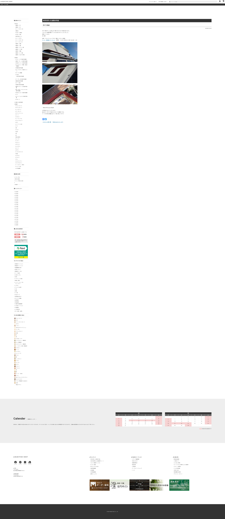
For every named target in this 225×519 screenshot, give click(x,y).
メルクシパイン (19, 161)
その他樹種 (18, 168)
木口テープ (17, 294)
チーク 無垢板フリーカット (48, 40)
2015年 (16, 211)
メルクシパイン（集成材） (21, 344)
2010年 (16, 221)
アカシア (17, 157)
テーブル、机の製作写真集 (21, 79)
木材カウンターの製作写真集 (21, 92)
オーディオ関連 (19, 72)
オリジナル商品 (18, 298)
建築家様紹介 (135, 462)
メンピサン (18, 146)
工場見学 (134, 466)
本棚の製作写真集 (19, 67)
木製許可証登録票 (18, 303)
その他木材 (17, 309)
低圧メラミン (18, 269)
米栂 (17, 153)
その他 (17, 74)
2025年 (16, 193)
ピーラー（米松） (19, 373)
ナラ (17, 126)
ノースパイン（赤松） (20, 164)
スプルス (17, 155)
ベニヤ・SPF (18, 166)
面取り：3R (18, 25)
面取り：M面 (18, 43)
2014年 (16, 213)
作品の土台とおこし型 (58, 122)
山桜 (17, 131)
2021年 (16, 200)
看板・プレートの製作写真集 (21, 61)
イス (17, 94)
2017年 (16, 208)
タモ (17, 122)
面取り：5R (18, 27)
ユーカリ (17, 138)
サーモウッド (18, 111)
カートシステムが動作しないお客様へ (181, 464)
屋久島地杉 (18, 137)
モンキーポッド (19, 379)
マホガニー (18, 116)
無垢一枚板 (17, 280)
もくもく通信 (93, 464)
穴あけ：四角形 (19, 32)
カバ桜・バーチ (19, 338)
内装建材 (17, 307)
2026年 (16, 191)
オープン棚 (18, 82)
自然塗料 (17, 300)
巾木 (16, 289)
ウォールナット (19, 105)
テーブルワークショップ (137, 468)
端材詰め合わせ (18, 296)
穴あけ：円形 (18, 34)
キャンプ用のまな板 (19, 180)
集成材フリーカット (19, 265)
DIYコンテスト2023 (94, 466)
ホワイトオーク (19, 107)
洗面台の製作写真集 (20, 84)
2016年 (16, 210)
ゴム (17, 159)
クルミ (17, 129)
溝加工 (17, 30)
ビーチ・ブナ (18, 353)
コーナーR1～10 (19, 41)
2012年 (16, 217)
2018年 (16, 206)
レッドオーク (18, 109)
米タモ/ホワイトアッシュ (21, 327)
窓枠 (16, 290)
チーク (17, 349)
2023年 (16, 197)
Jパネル (16, 285)
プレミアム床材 (18, 287)
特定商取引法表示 (177, 472)
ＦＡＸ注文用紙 (177, 468)
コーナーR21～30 (19, 40)
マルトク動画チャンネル (95, 462)
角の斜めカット (19, 36)
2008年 (16, 224)
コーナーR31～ (19, 38)
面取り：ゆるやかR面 (20, 54)
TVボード (18, 99)
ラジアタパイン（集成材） (21, 340)
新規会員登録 (176, 459)
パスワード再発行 (177, 466)
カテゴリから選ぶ (152, 1)
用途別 (16, 57)
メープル (17, 329)
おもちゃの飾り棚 (47, 122)
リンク (133, 470)
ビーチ (17, 148)
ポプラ (17, 323)
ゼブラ (17, 364)
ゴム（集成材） (19, 342)
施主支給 (134, 464)
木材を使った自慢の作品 (95, 459)
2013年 (16, 215)
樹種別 (16, 104)
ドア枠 (16, 292)
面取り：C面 (18, 45)
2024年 (16, 195)
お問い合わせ (176, 470)
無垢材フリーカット (19, 263)
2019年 (16, 204)
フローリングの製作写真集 (21, 59)
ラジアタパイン (19, 162)
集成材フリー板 (18, 271)
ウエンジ (17, 142)
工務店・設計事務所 (19, 102)
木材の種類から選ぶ (162, 1)
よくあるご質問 (177, 462)
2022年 (16, 199)
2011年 (16, 219)
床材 (16, 276)
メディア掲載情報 (135, 459)
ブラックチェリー (19, 120)
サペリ (17, 375)
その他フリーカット (19, 305)
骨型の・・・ (18, 184)
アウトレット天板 (18, 278)
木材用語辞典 (93, 472)
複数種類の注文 (18, 267)
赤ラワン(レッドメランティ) (21, 377)
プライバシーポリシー (178, 473)
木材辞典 (92, 470)
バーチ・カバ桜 (19, 124)
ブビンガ (17, 144)
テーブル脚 (17, 273)
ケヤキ (17, 360)
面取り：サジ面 (19, 49)
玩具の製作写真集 (20, 76)
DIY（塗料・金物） (19, 311)
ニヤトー (17, 140)
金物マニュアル (94, 473)
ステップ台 (17, 177)
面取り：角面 (18, 51)
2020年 (16, 202)
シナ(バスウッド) (19, 151)
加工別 (16, 23)
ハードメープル (19, 118)
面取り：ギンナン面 (20, 47)
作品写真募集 (93, 468)
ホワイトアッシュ (19, 113)
